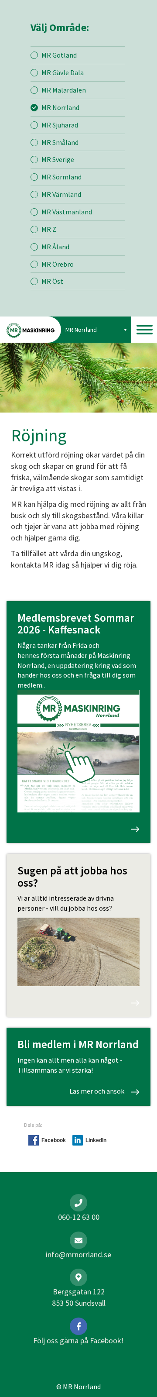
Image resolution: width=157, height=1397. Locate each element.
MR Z (48, 229)
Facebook (53, 1140)
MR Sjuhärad (59, 124)
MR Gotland (59, 55)
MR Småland (59, 142)
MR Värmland (61, 194)
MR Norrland (60, 107)
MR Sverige (57, 159)
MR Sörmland (61, 176)
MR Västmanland (66, 211)
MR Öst (52, 281)
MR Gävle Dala (62, 72)
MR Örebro (57, 264)
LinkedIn (95, 1140)
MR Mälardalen (63, 90)
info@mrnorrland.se (78, 1254)
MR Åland (55, 246)
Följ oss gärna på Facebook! (78, 1340)
